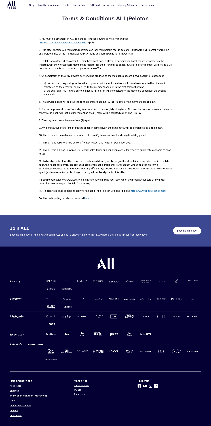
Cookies (14, 410)
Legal (12, 400)
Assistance (15, 386)
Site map (14, 391)
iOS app (77, 390)
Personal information (20, 405)
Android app (79, 394)
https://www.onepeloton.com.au (148, 190)
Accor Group (16, 415)
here (86, 198)
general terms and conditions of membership (63, 42)
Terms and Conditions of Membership (28, 395)
